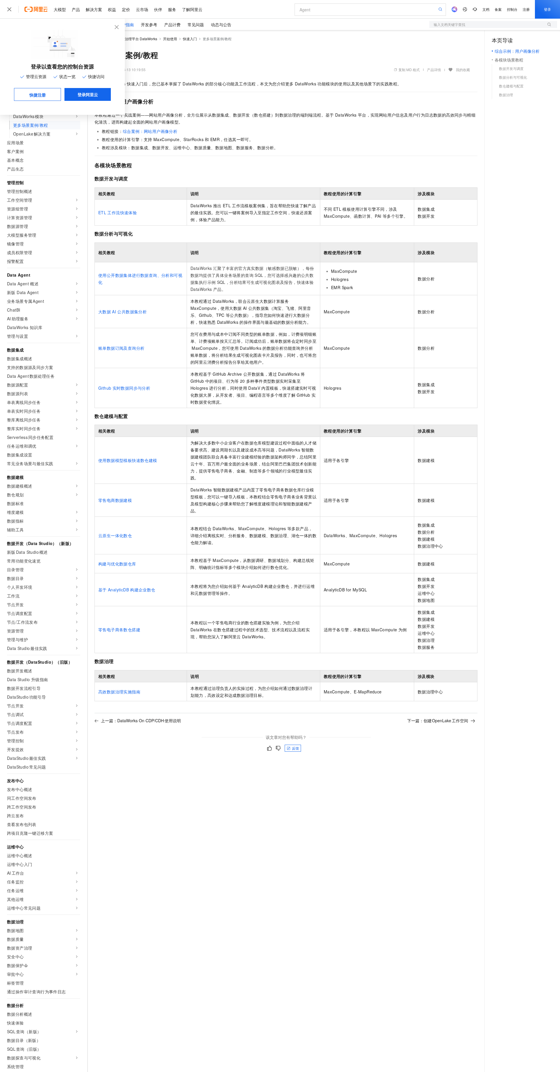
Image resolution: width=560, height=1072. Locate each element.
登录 (547, 9)
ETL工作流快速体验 (117, 212)
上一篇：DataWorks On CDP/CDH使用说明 (141, 720)
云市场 (142, 9)
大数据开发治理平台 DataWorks (132, 38)
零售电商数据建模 (115, 500)
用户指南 (126, 24)
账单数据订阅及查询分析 (121, 348)
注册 (526, 9)
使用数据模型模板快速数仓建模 (127, 460)
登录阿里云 (88, 94)
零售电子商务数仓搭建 (119, 629)
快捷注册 (37, 95)
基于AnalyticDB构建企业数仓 (126, 590)
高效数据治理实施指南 (119, 692)
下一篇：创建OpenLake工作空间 (437, 720)
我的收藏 (463, 69)
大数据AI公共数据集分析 (122, 311)
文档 (485, 9)
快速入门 (190, 38)
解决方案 (94, 9)
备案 (498, 9)
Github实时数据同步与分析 (124, 388)
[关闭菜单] (9, 9)
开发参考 (149, 24)
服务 (172, 9)
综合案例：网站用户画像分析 (150, 131)
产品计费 (172, 24)
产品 (76, 9)
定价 (126, 9)
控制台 (512, 9)
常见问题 (196, 24)
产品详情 (434, 69)
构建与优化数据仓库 (117, 564)
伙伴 (158, 9)
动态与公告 (221, 24)
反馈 (295, 748)
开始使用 (170, 38)
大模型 (60, 9)
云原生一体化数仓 (115, 535)
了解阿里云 (192, 9)
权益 (112, 9)
